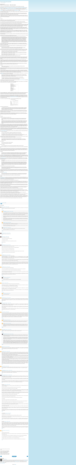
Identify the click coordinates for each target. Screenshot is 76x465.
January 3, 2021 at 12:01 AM (8, 323)
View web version (14, 457)
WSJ (3, 155)
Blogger (15, 464)
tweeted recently (5, 172)
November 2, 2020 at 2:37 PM (7, 293)
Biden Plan (2, 73)
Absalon (4, 227)
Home (14, 456)
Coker (3, 293)
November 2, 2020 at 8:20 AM (8, 222)
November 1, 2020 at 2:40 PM (8, 329)
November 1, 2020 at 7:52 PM (6, 346)
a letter (6, 9)
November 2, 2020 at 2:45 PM (9, 370)
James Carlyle (3, 297)
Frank (2, 236)
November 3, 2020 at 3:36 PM (7, 384)
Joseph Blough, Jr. (5, 211)
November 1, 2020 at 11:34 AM (8, 297)
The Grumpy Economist (5, 1)
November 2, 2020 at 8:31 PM (8, 227)
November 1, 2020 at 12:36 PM (10, 211)
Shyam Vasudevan (3, 329)
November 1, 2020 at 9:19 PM (7, 277)
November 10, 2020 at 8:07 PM (6, 430)
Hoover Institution (25, 460)
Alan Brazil (3, 351)
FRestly (2, 430)
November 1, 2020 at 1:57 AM (6, 236)
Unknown (4, 222)
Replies (3, 210)
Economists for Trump (16, 10)
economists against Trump (4, 130)
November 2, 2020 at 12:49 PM (7, 351)
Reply (2, 234)
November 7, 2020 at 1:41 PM (7, 421)
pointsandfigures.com (4, 370)
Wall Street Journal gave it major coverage (11, 8)
